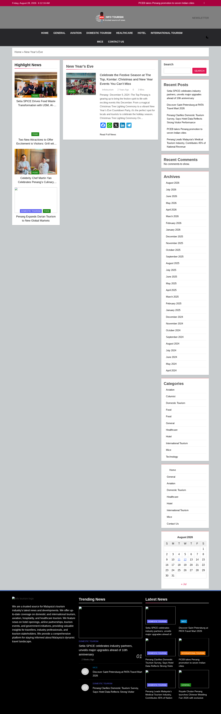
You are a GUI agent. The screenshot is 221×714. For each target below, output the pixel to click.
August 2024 (172, 343)
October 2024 (173, 330)
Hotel (142, 33)
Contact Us (116, 41)
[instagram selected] (18, 18)
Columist (170, 396)
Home (44, 33)
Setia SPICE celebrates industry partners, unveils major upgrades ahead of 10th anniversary (184, 94)
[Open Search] (202, 37)
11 (179, 559)
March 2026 (172, 216)
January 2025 (173, 310)
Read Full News (108, 134)
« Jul (184, 584)
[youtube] (22, 18)
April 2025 (171, 290)
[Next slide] (206, 3)
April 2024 (171, 370)
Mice (100, 41)
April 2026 (171, 209)
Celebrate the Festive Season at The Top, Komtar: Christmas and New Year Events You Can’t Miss (126, 79)
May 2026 (171, 203)
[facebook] (14, 18)
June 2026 (171, 196)
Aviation (76, 33)
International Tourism (166, 33)
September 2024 (174, 337)
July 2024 (171, 350)
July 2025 (171, 270)
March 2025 (172, 296)
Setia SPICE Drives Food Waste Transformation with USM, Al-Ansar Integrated (35, 105)
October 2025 (173, 250)
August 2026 (172, 182)
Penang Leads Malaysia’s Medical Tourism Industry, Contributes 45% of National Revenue (186, 143)
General (59, 33)
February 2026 (173, 223)
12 (185, 559)
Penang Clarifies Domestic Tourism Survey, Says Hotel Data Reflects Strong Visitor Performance (185, 119)
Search (168, 64)
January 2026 (173, 229)
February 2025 (173, 303)
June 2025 (171, 276)
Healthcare (124, 33)
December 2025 (174, 236)
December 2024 (174, 316)
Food (35, 96)
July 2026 (171, 189)
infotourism (108, 89)
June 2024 (171, 357)
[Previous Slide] (201, 3)
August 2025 (172, 263)
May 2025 (171, 283)
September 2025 (174, 256)
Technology (172, 456)
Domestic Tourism (98, 33)
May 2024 (171, 363)
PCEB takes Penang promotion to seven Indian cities (166, 3)
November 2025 (174, 243)
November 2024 (174, 323)
